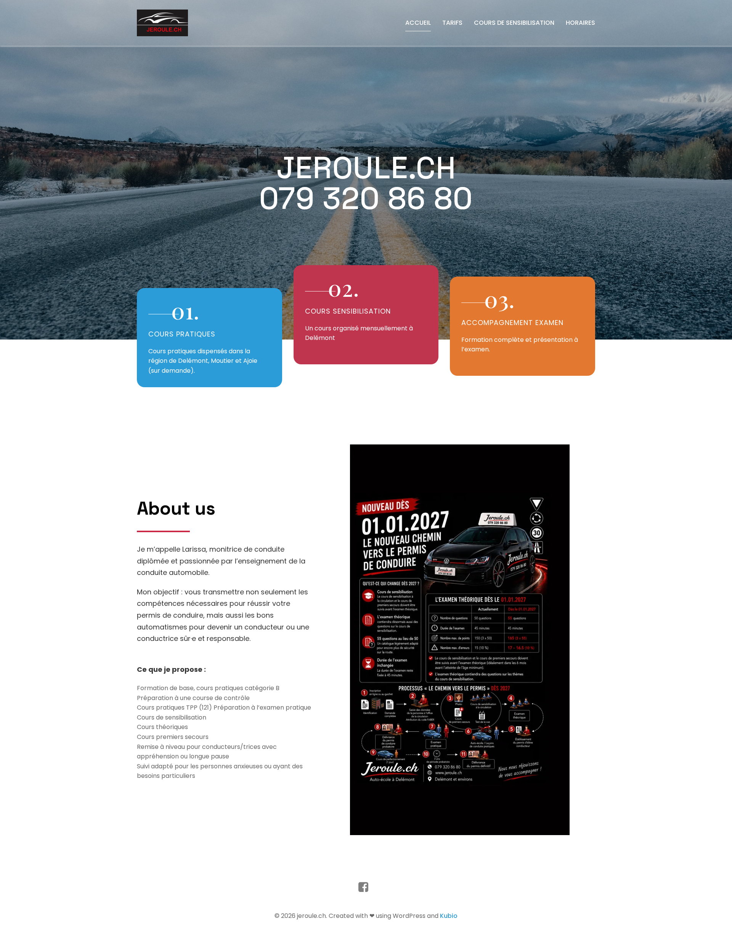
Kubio (449, 915)
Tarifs (452, 22)
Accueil (418, 22)
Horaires (580, 22)
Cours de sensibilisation (514, 22)
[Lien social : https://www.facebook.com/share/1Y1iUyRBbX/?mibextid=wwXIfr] (366, 887)
